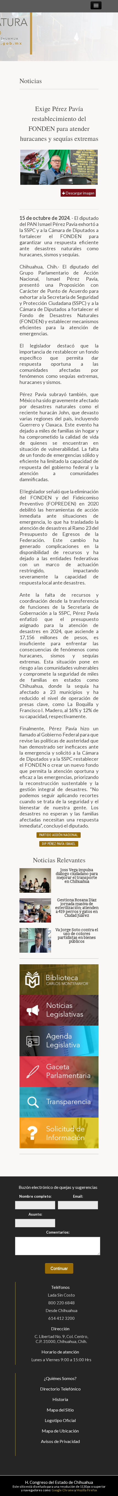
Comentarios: (57, 1232)
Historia (60, 1399)
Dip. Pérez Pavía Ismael (58, 844)
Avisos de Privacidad (60, 1441)
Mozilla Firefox (87, 1490)
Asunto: (35, 1214)
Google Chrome (63, 1490)
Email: (78, 1196)
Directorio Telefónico (60, 1388)
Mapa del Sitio (60, 1409)
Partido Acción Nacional (58, 835)
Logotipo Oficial (60, 1420)
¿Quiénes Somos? (60, 1378)
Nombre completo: (35, 1196)
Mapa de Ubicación (60, 1430)
